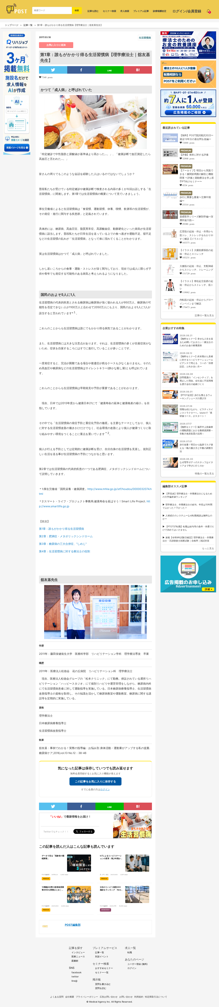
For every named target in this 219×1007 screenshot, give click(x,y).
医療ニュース (78, 956)
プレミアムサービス (105, 948)
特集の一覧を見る (204, 473)
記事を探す (76, 948)
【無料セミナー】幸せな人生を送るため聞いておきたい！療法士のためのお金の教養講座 (196, 342)
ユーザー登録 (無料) (137, 964)
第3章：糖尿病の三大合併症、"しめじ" (63, 543)
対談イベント (101, 956)
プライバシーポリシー (87, 996)
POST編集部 (73, 924)
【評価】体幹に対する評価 (194, 154)
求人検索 (124, 11)
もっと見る (208, 548)
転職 (129, 952)
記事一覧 (28, 25)
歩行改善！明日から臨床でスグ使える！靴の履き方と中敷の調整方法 (196, 448)
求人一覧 (130, 948)
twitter (75, 976)
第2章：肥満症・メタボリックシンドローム (66, 536)
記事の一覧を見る (204, 315)
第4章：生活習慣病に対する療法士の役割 (64, 551)
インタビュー (78, 952)
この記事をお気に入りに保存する (95, 781)
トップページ (11, 25)
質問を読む (100, 988)
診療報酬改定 (159, 11)
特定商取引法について (156, 996)
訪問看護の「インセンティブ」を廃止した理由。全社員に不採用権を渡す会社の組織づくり (196, 380)
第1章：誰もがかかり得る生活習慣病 (61, 528)
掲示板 (97, 979)
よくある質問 (56, 996)
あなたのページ (134, 959)
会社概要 (69, 996)
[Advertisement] (188, 615)
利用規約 (138, 996)
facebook (76, 972)
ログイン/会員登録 (186, 11)
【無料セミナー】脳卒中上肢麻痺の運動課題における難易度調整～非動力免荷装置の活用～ (196, 430)
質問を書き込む (103, 984)
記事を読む (93, 11)
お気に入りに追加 (56, 45)
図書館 (75, 960)
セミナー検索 (109, 11)
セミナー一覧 (101, 972)
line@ (74, 980)
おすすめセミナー (104, 968)
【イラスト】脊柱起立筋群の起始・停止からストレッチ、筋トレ (196, 285)
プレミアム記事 (141, 11)
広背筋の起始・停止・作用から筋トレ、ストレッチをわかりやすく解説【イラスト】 (196, 235)
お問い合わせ (126, 996)
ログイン (105, 789)
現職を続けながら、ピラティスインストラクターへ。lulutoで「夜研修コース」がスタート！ (196, 412)
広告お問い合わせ (109, 996)
